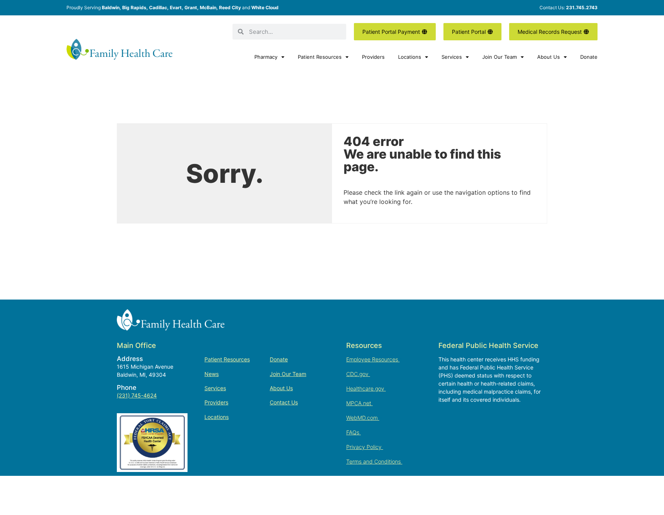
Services (452, 57)
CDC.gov (358, 374)
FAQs (353, 432)
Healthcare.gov (366, 388)
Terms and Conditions (374, 461)
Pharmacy (265, 57)
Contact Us (284, 402)
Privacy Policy (364, 447)
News (211, 374)
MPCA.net (359, 403)
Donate (589, 57)
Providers (373, 57)
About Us (548, 57)
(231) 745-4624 (137, 395)
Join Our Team (499, 57)
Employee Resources (373, 359)
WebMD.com (362, 417)
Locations (409, 57)
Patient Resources (320, 57)
